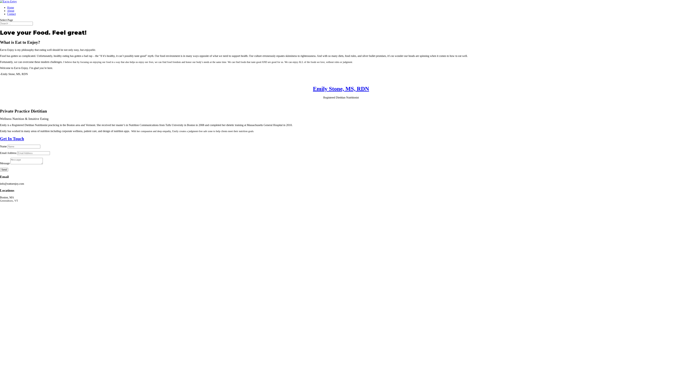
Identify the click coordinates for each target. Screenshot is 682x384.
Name (3, 146)
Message (5, 163)
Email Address (8, 152)
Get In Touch (12, 138)
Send (4, 169)
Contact (11, 13)
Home (10, 7)
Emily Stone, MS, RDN (341, 89)
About (10, 10)
